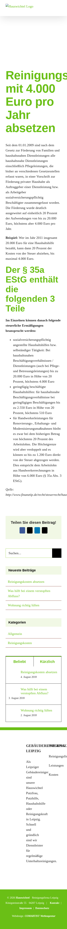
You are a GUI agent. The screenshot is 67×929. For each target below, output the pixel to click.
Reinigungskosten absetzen (26, 582)
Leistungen (54, 765)
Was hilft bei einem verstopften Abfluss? (34, 691)
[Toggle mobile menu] (59, 10)
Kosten (53, 774)
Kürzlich (47, 662)
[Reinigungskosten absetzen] (13, 673)
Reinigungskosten (20, 643)
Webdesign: (18, 916)
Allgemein (15, 634)
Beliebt (19, 662)
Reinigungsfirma (54, 756)
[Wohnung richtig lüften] (13, 711)
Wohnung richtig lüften (23, 605)
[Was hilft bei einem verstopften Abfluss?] (13, 690)
